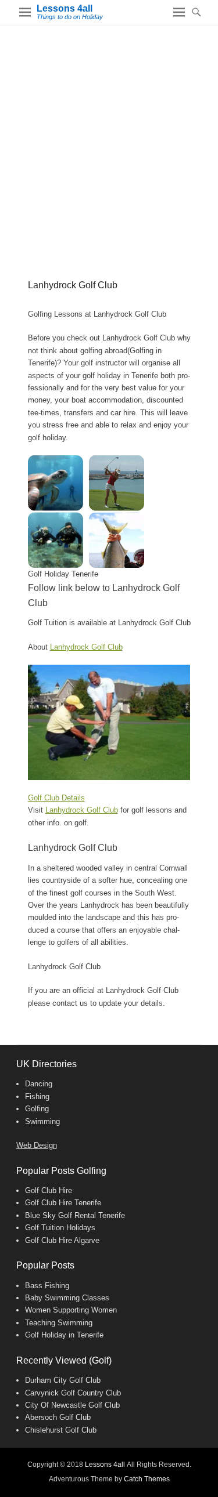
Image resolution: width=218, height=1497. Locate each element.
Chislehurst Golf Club (61, 1430)
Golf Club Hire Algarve (62, 1240)
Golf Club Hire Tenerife (63, 1202)
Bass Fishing (47, 1285)
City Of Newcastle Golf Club (72, 1405)
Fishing (37, 1096)
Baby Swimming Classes (67, 1297)
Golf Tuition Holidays (60, 1227)
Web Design (36, 1145)
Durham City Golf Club (63, 1380)
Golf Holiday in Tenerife (64, 1335)
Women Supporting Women (71, 1310)
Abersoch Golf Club (58, 1417)
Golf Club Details (56, 797)
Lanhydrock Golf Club (86, 647)
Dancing (38, 1083)
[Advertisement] (109, 140)
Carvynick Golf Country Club (73, 1393)
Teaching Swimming (58, 1322)
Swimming (42, 1121)
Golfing (37, 1108)
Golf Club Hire (48, 1190)
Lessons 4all (64, 8)
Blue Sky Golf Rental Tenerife (75, 1215)
